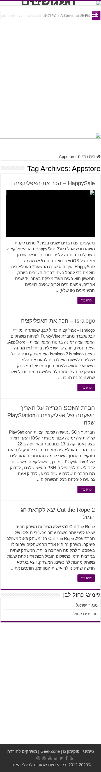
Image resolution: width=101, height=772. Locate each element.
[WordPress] (44, 758)
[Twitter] (61, 758)
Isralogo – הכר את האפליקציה (58, 321)
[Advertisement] (50, 75)
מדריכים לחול (86, 613)
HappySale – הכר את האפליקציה (54, 183)
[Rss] (71, 758)
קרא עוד (86, 300)
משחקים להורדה (22, 751)
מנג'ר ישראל (87, 605)
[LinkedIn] (55, 758)
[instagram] (38, 758)
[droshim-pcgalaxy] (50, 140)
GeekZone (50, 751)
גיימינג (88, 751)
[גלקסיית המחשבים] (50, 3)
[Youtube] (50, 758)
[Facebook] (66, 758)
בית (93, 156)
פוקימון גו (71, 751)
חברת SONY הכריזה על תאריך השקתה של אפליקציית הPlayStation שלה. (51, 415)
